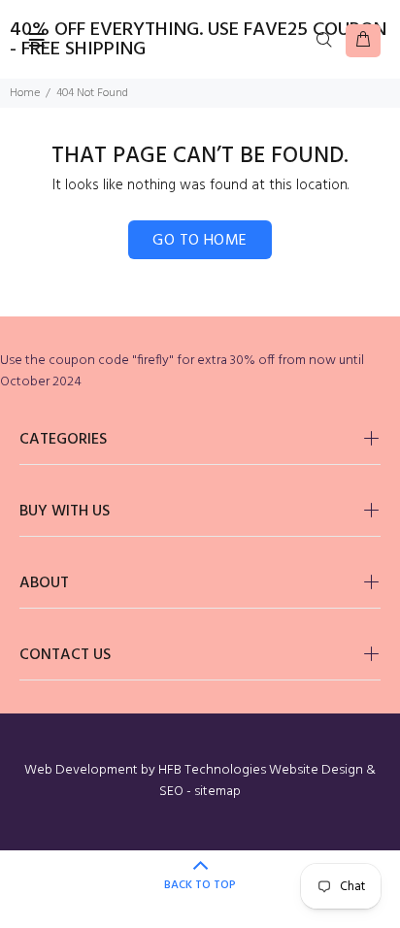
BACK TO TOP (200, 885)
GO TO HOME (200, 240)
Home (25, 93)
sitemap (217, 791)
